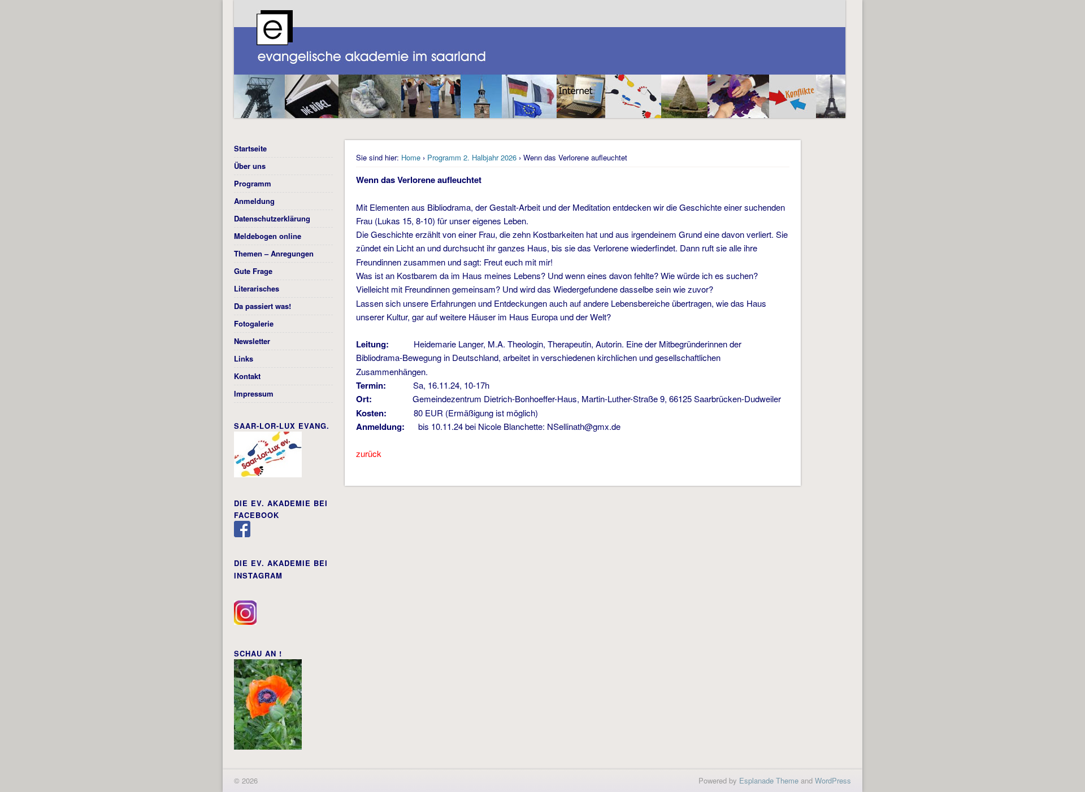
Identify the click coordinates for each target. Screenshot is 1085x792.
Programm (252, 183)
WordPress (833, 780)
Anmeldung (254, 200)
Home (410, 157)
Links (243, 358)
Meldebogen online (267, 235)
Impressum (254, 393)
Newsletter (252, 341)
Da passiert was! (262, 306)
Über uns (250, 165)
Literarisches (256, 288)
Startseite (250, 148)
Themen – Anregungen (274, 253)
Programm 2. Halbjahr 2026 (472, 157)
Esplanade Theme (768, 780)
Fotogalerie (254, 323)
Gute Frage (253, 271)
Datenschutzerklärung (272, 218)
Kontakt (247, 376)
